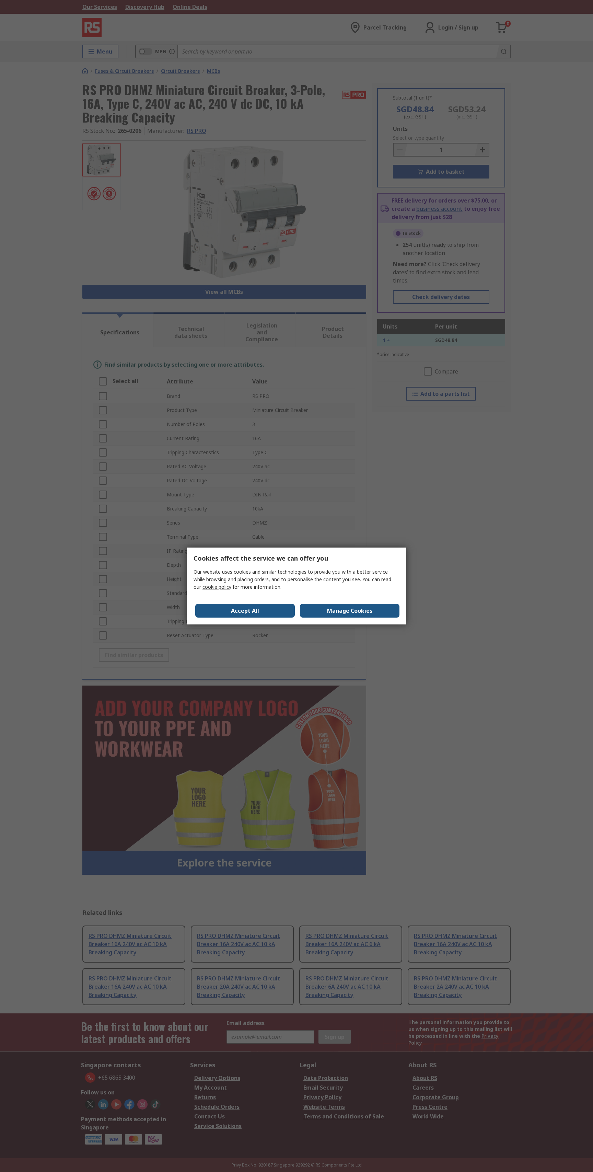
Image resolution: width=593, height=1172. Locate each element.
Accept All (245, 610)
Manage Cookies (349, 610)
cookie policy (216, 587)
